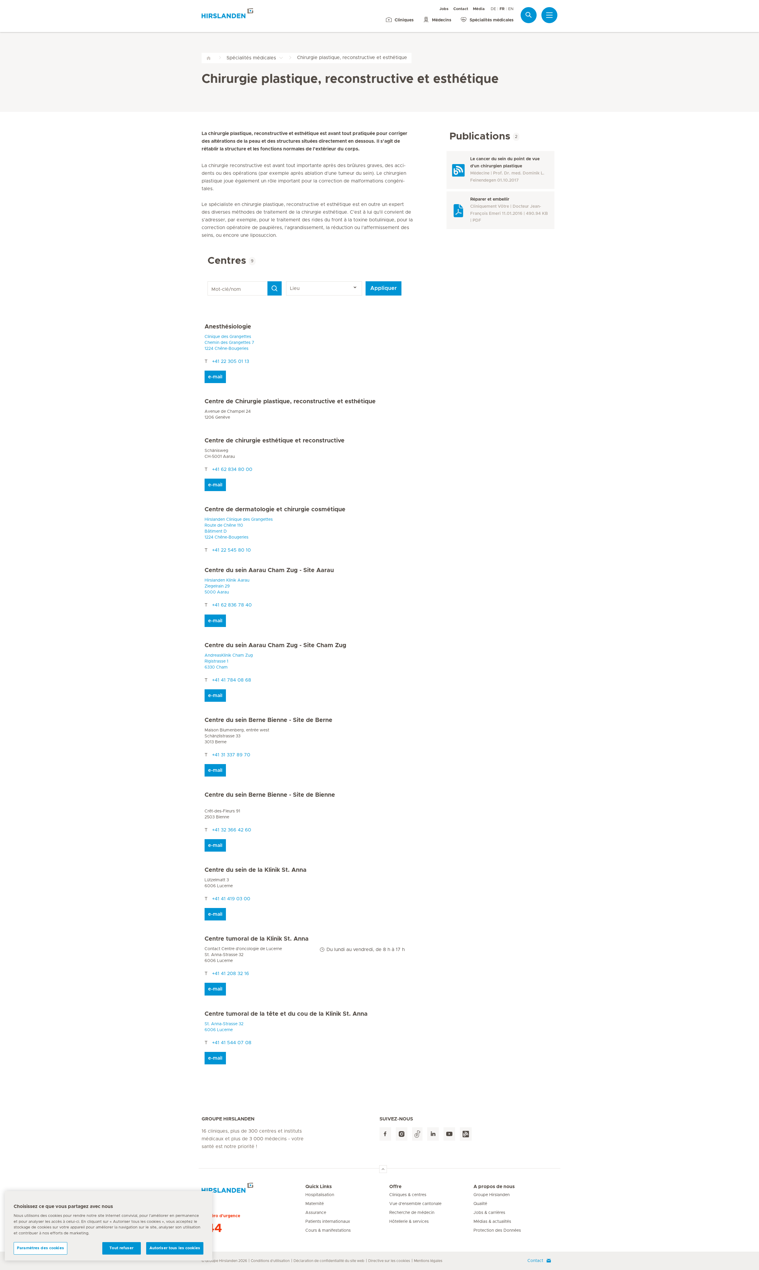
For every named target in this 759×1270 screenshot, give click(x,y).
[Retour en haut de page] (383, 1169)
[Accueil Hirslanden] (253, 1190)
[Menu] (549, 15)
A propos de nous (494, 1186)
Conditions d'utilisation (270, 1261)
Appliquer (383, 288)
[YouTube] (449, 1134)
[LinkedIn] (433, 1134)
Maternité (314, 1204)
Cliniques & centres (407, 1195)
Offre (395, 1186)
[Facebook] (385, 1134)
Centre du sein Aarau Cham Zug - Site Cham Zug (275, 645)
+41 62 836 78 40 (232, 605)
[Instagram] (401, 1134)
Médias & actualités (492, 1222)
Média (479, 9)
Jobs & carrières (489, 1213)
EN (511, 9)
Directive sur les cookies (389, 1261)
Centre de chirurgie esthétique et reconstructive (275, 441)
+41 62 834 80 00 (232, 469)
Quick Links (318, 1186)
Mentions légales (428, 1261)
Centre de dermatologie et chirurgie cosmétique (275, 509)
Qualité (480, 1204)
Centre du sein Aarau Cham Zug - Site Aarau (269, 570)
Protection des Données (497, 1230)
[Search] (274, 288)
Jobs (444, 9)
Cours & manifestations (328, 1230)
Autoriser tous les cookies (174, 1248)
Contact (460, 9)
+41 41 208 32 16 (230, 973)
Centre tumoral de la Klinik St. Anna (257, 939)
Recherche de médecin (411, 1213)
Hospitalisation (319, 1195)
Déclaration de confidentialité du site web (329, 1261)
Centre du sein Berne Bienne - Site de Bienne (270, 795)
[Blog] (466, 1134)
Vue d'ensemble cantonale (415, 1204)
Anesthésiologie (228, 327)
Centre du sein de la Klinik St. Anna (256, 870)
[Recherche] (528, 15)
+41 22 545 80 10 (231, 550)
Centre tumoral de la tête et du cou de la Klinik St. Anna (286, 1014)
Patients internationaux (327, 1222)
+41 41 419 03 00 (231, 898)
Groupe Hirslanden (491, 1195)
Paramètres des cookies (40, 1248)
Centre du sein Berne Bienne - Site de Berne (268, 720)
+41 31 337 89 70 (231, 755)
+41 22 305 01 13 (230, 361)
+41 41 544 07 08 (231, 1042)
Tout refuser (121, 1248)
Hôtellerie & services (409, 1222)
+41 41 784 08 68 (231, 680)
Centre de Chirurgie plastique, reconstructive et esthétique (290, 401)
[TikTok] (417, 1134)
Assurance (315, 1213)
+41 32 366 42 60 (231, 830)
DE (493, 9)
